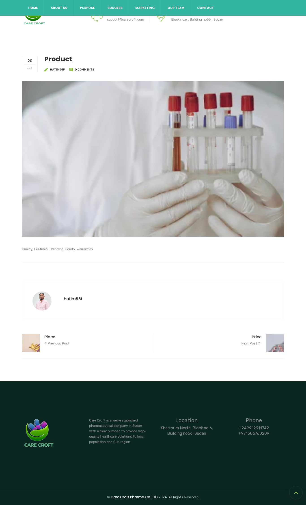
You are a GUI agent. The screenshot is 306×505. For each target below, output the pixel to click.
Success (115, 8)
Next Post (249, 343)
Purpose (87, 8)
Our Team (176, 8)
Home (33, 8)
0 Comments (84, 69)
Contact (205, 8)
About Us (59, 8)
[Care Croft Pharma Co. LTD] (34, 17)
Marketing (145, 8)
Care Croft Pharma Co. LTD (134, 497)
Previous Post (58, 343)
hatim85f (57, 69)
